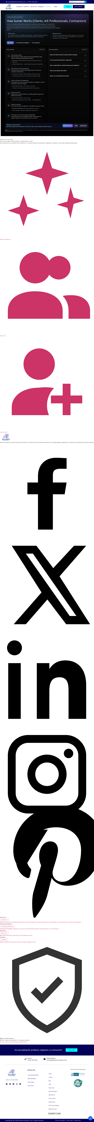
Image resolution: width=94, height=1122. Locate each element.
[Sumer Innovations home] (6, 440)
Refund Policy (32, 942)
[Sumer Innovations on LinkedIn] (47, 726)
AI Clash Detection (62, 922)
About (55, 6)
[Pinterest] (20, 1084)
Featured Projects (8, 935)
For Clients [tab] (10, 42)
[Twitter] (10, 1084)
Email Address (51, 1058)
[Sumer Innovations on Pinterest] (47, 915)
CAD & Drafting (30, 929)
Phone (29, 1058)
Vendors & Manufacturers (42, 929)
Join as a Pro (33, 6)
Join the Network (54, 929)
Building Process (27, 935)
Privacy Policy (13, 942)
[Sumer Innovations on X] (47, 631)
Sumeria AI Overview (6, 922)
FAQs (76, 125)
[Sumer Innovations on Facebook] (47, 537)
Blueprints (41, 6)
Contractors (22, 929)
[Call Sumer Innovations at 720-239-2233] (25, 1059)
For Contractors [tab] (36, 42)
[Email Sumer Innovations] (44, 1059)
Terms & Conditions (22, 942)
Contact (6, 942)
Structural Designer (30, 922)
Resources (48, 6)
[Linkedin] (13, 1084)
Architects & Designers (6, 929)
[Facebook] (6, 1084)
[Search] (85, 2)
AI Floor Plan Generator (74, 922)
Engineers (16, 929)
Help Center (83, 125)
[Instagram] (17, 1084)
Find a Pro (26, 6)
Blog (1, 935)
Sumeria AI (19, 6)
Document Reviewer (41, 922)
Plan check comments (17, 108)
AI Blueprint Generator (18, 922)
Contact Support (68, 125)
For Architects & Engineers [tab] (22, 42)
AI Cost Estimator (52, 922)
